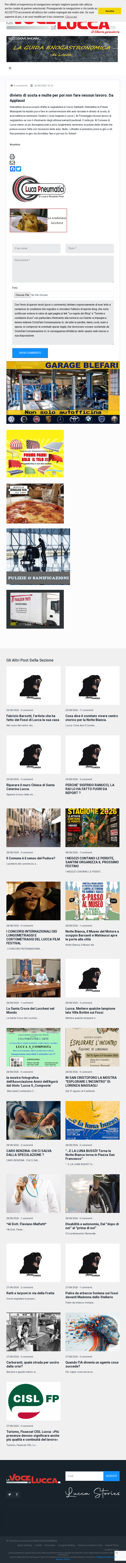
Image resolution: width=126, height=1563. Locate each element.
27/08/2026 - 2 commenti (19, 1287)
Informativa (50, 1545)
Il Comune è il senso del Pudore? (30, 858)
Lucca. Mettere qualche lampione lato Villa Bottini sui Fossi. (90, 1010)
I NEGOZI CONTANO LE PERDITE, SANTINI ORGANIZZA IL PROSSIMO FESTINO (92, 862)
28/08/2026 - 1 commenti (78, 925)
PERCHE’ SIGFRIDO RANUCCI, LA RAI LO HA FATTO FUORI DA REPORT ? (89, 789)
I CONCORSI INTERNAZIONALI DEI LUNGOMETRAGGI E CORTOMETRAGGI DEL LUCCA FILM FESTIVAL (33, 937)
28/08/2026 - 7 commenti (78, 852)
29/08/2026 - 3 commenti (19, 779)
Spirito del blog (24, 1545)
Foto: (15, 288)
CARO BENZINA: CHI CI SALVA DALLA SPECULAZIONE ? (29, 1153)
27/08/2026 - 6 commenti (19, 1356)
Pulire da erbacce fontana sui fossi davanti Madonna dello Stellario (91, 1295)
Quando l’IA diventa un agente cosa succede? (91, 1364)
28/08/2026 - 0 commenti (19, 925)
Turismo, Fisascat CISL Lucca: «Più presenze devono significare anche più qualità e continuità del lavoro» (32, 1435)
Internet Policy (112, 1545)
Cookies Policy (112, 1549)
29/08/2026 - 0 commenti (19, 710)
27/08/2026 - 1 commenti (78, 1287)
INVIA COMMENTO (30, 353)
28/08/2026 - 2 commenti (19, 1145)
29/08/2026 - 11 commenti (79, 710)
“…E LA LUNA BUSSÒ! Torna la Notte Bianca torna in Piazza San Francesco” (90, 1155)
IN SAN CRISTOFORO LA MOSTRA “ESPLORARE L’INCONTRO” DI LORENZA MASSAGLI (91, 1081)
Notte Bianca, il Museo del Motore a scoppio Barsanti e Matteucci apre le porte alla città (92, 935)
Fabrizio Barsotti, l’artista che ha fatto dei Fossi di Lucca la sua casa (32, 718)
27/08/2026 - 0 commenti (78, 1356)
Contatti (38, 1545)
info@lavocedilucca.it (106, 1557)
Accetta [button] (109, 11)
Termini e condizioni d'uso (90, 1545)
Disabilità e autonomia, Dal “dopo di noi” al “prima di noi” (92, 1226)
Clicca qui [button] (71, 16)
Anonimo (15, 145)
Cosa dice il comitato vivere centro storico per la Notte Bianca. (91, 718)
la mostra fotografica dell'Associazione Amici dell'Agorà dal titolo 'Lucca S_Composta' (32, 1081)
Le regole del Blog (66, 1545)
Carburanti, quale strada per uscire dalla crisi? (32, 1364)
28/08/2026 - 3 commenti (19, 852)
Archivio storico (63, 1559)
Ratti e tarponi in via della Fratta (30, 1293)
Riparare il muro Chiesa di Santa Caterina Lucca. (30, 787)
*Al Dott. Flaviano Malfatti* (26, 1224)
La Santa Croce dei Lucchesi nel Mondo (30, 1010)
